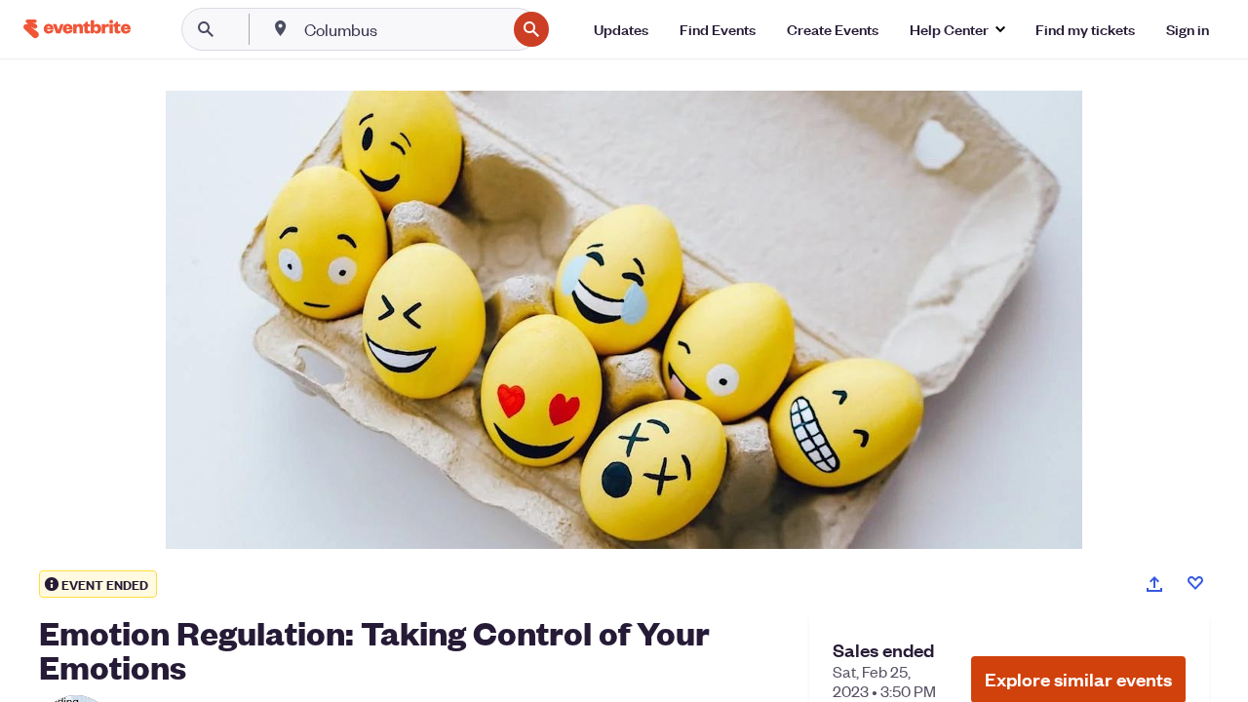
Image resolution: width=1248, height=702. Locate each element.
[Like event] (1195, 583)
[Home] (77, 29)
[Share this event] (1154, 584)
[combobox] (403, 29)
